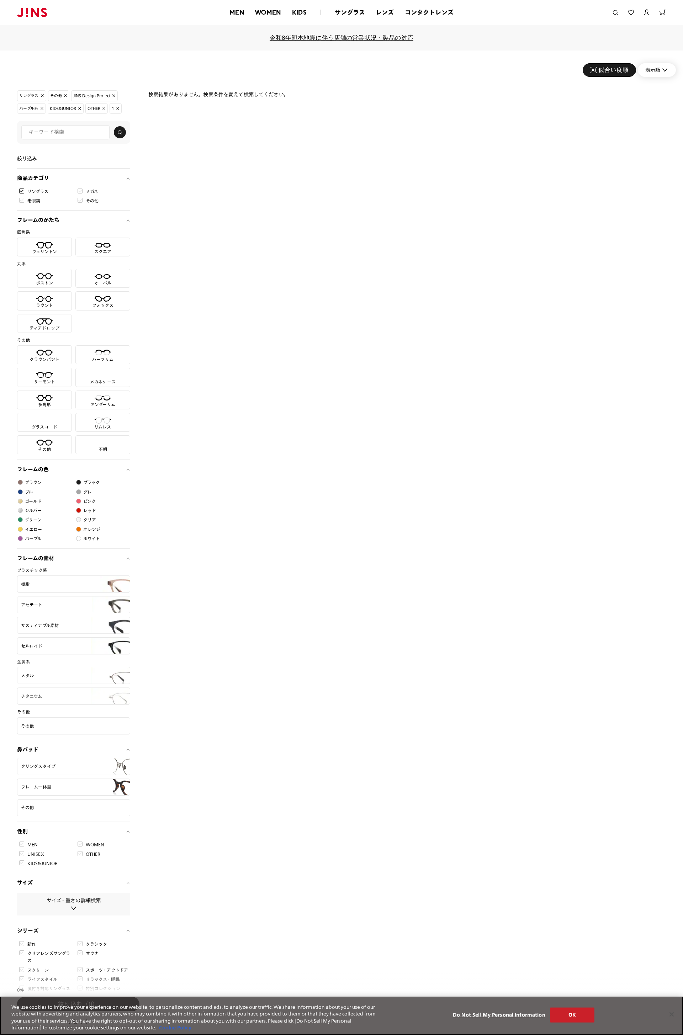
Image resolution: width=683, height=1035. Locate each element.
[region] (341, 1016)
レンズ (385, 12)
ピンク (89, 501)
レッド (89, 510)
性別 (22, 831)
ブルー (31, 492)
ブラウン (33, 482)
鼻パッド (27, 749)
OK (572, 1015)
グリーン (33, 520)
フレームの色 (33, 469)
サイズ (25, 882)
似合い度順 (613, 70)
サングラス (350, 12)
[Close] (671, 1014)
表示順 (652, 70)
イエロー (33, 529)
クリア (89, 520)
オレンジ (92, 529)
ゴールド (33, 501)
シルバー (33, 510)
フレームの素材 (35, 558)
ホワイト (91, 538)
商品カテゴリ (33, 178)
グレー (89, 492)
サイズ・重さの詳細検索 (74, 900)
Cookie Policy (175, 1027)
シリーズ (27, 930)
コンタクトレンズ (429, 12)
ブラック (91, 482)
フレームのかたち (38, 220)
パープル (33, 538)
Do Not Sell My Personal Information (499, 1015)
